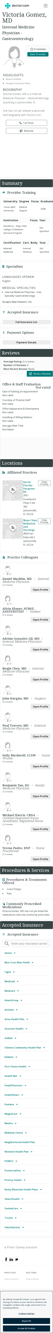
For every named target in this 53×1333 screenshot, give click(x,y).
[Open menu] (46, 6)
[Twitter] (16, 1259)
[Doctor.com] (16, 6)
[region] (26, 1312)
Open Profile (40, 589)
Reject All (26, 1321)
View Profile (44, 483)
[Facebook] (6, 1259)
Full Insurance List (26, 322)
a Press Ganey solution (21, 1247)
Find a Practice (11, 1279)
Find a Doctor (32, 1279)
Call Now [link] (28, 122)
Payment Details (26, 342)
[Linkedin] (11, 1259)
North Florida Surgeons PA (29, 487)
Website (28, 130)
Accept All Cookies (26, 1328)
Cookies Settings (26, 1313)
